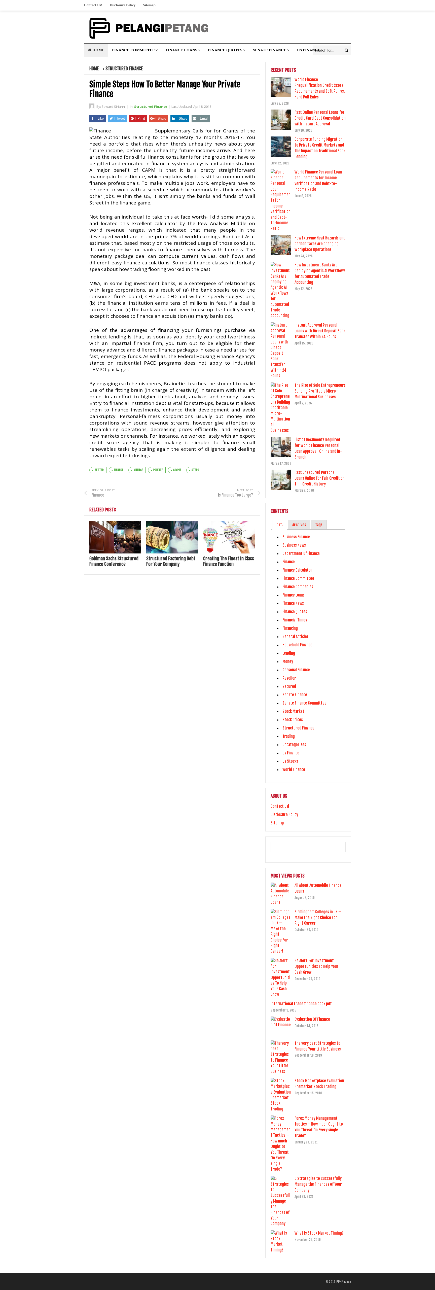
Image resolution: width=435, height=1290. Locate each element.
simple (177, 470)
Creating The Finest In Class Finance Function (228, 561)
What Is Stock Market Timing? (319, 1233)
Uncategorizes (294, 744)
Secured (289, 686)
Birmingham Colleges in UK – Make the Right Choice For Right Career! (318, 917)
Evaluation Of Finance (312, 1019)
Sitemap (149, 5)
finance (118, 470)
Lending (288, 653)
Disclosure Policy (122, 5)
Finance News (293, 603)
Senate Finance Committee (304, 703)
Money (287, 661)
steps (195, 470)
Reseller (289, 678)
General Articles (295, 636)
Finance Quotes (225, 50)
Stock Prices (292, 719)
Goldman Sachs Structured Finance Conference (113, 561)
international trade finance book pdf (301, 1003)
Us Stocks (290, 761)
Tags (318, 524)
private (158, 470)
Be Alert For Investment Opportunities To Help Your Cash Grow (317, 966)
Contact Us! (93, 5)
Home (97, 50)
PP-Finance (343, 1282)
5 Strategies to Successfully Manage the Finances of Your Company (318, 1184)
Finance (288, 561)
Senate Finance (269, 50)
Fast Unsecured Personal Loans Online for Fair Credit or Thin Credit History (319, 478)
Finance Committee (133, 50)
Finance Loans (181, 50)
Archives (299, 524)
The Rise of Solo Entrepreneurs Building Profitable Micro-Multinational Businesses (320, 391)
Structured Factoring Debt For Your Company (170, 561)
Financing (290, 628)
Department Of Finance (301, 553)
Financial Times (294, 619)
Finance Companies (297, 586)
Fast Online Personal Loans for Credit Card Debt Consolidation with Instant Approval (320, 118)
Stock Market (293, 711)
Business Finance (296, 536)
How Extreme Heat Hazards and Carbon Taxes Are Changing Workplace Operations (320, 243)
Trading (288, 736)
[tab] (279, 525)
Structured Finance (124, 68)
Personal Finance (296, 669)
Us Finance (308, 50)
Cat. (279, 524)
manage (138, 470)
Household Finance (297, 644)
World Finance (293, 769)
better (99, 470)
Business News (294, 545)
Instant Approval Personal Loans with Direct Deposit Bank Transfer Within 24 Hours (320, 331)
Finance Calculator (297, 570)
